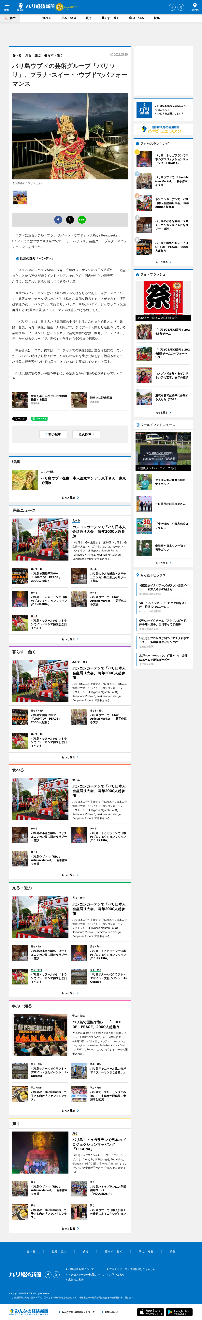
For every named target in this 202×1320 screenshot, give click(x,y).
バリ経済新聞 (35, 7)
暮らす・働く (110, 18)
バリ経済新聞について (81, 1269)
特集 (157, 18)
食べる (46, 18)
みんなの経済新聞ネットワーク (28, 1312)
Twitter (181, 7)
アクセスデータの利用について (86, 1274)
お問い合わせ (117, 1274)
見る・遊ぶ (68, 18)
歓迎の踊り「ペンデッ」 (37, 258)
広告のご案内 (76, 1279)
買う (89, 18)
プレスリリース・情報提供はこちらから (132, 1269)
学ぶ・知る (136, 18)
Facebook (172, 7)
